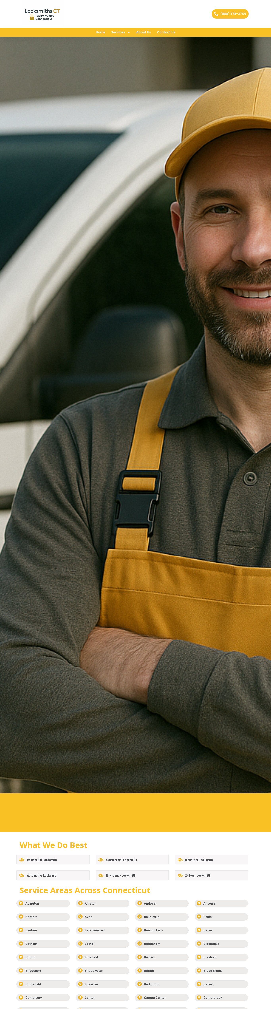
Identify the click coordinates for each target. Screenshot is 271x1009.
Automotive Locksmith (42, 875)
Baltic (207, 917)
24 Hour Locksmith (198, 875)
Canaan (208, 984)
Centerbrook (212, 998)
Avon (88, 917)
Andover (150, 903)
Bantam (31, 930)
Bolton (30, 957)
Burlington (151, 984)
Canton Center (155, 998)
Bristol (149, 971)
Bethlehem (152, 944)
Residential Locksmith (42, 860)
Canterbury (33, 998)
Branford (209, 957)
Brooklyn (91, 984)
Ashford (31, 917)
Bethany (31, 944)
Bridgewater (94, 971)
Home (100, 32)
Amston (90, 903)
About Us (143, 32)
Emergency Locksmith (121, 875)
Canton (90, 998)
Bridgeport (33, 971)
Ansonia (209, 903)
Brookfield (33, 984)
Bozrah (149, 957)
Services (118, 32)
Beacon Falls (153, 930)
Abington (32, 903)
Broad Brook (212, 971)
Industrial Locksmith (199, 860)
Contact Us (166, 32)
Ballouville (151, 917)
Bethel (89, 944)
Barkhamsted (95, 930)
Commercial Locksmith (121, 860)
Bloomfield (211, 944)
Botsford (91, 957)
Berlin (207, 930)
